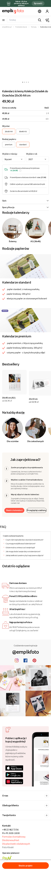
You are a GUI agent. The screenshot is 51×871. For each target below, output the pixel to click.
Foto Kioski (8, 847)
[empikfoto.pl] (13, 11)
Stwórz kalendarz (14, 510)
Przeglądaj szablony (36, 510)
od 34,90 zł (34, 402)
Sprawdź (38, 3)
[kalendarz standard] (25, 266)
